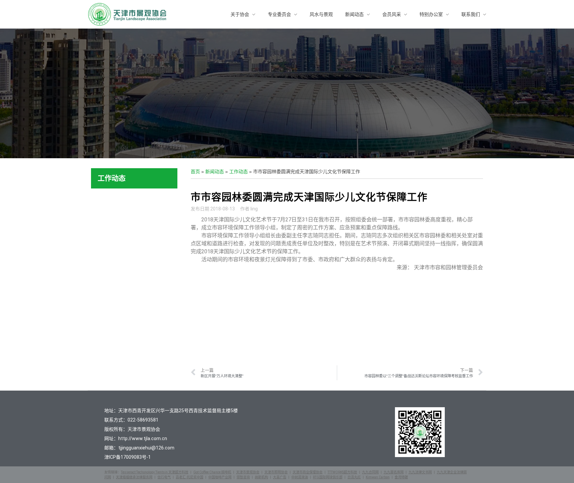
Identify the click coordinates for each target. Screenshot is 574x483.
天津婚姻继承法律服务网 (134, 477)
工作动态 (238, 171)
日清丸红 (354, 477)
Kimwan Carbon (378, 477)
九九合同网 (370, 472)
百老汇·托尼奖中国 (189, 477)
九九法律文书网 (420, 472)
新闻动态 (214, 171)
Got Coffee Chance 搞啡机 (212, 472)
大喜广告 (279, 477)
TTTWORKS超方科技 (342, 472)
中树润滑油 (299, 477)
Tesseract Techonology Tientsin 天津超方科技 (154, 472)
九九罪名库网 (394, 472)
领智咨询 (243, 477)
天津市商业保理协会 (308, 472)
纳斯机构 (261, 477)
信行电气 (164, 477)
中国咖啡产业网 (220, 477)
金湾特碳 (401, 477)
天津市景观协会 (247, 472)
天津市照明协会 (276, 472)
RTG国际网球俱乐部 (327, 477)
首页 (195, 171)
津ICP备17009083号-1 (127, 457)
